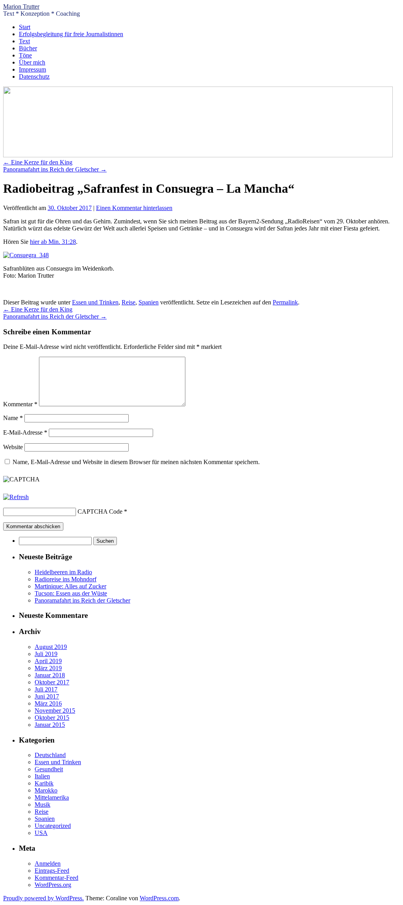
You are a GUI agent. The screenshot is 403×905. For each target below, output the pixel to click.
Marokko (46, 790)
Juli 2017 (46, 689)
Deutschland (50, 755)
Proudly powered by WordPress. (43, 898)
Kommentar (20, 404)
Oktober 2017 (52, 682)
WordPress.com (159, 898)
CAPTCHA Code (100, 511)
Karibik (44, 783)
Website (13, 447)
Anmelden (48, 863)
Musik (42, 804)
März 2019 (48, 668)
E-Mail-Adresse (25, 432)
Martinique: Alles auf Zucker (70, 586)
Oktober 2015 (52, 717)
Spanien (149, 302)
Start (24, 27)
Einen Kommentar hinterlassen (134, 208)
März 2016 (48, 703)
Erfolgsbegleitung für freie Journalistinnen (71, 34)
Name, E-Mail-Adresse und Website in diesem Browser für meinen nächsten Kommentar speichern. (136, 462)
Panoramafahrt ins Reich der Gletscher (55, 169)
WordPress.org (53, 884)
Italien (42, 776)
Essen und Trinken (95, 302)
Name (13, 418)
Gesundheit (49, 769)
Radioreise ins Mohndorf (65, 579)
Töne (25, 55)
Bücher (28, 48)
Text (24, 41)
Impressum (32, 69)
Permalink (285, 302)
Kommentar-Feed (56, 877)
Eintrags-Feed (52, 870)
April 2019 (48, 661)
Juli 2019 (46, 654)
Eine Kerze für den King (37, 162)
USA (41, 832)
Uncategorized (53, 825)
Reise (128, 302)
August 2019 (51, 646)
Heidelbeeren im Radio (63, 572)
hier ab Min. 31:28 (53, 241)
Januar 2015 (50, 724)
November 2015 (55, 710)
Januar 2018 (50, 675)
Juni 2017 (47, 696)
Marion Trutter (21, 6)
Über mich (32, 62)
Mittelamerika (52, 797)
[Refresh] (16, 497)
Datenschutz (34, 76)
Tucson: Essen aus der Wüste (71, 593)
